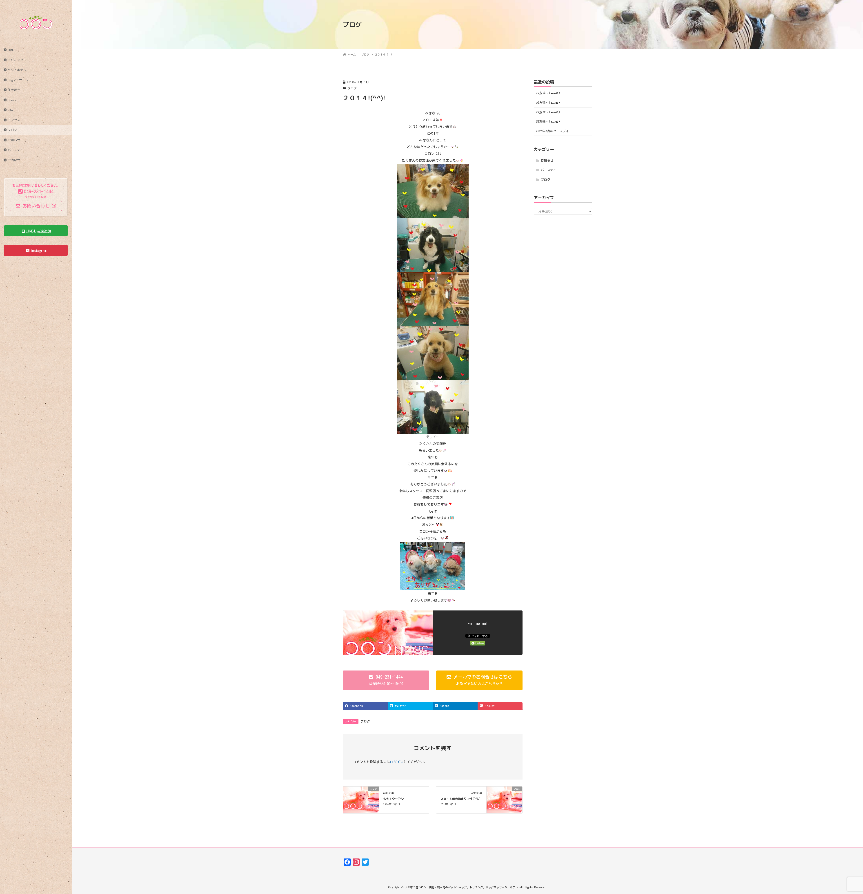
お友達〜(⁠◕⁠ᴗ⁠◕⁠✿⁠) (548, 93)
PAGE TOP (840, 863)
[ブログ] (361, 799)
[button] (386, 680)
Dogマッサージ (18, 80)
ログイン (396, 762)
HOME (11, 49)
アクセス (14, 120)
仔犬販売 (14, 90)
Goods (12, 100)
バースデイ (15, 150)
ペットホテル (17, 70)
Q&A (10, 110)
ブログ (12, 130)
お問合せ (14, 160)
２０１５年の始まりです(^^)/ (460, 799)
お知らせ (14, 140)
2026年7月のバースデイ (552, 131)
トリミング (15, 60)
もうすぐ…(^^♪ (393, 799)
